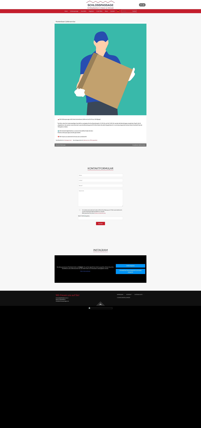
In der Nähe (99, 11)
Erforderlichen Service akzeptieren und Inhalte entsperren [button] (130, 271)
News (106, 11)
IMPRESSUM (120, 294)
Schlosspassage (74, 11)
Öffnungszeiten (93, 140)
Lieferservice (86, 140)
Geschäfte (83, 11)
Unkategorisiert (68, 140)
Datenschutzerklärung (100, 213)
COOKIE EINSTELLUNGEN (123, 297)
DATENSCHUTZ (138, 294)
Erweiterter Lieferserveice (139, 145)
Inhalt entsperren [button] (130, 265)
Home (66, 11)
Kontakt (112, 11)
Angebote (91, 11)
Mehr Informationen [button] (85, 271)
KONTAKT (129, 294)
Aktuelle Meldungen (61, 145)
